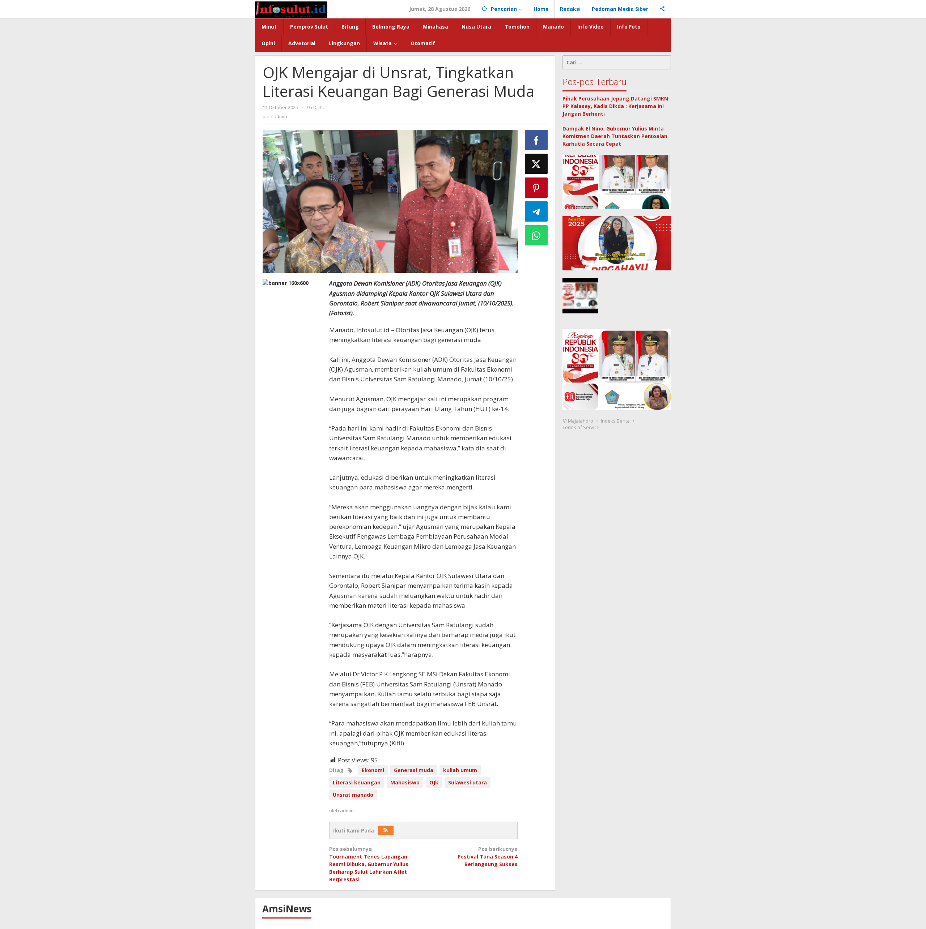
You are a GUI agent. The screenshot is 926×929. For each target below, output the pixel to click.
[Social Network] (662, 9)
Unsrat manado (353, 794)
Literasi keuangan (357, 782)
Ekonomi (373, 770)
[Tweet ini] (536, 164)
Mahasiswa (405, 782)
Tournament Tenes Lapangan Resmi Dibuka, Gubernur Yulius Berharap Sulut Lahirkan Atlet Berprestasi (368, 864)
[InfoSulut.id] (291, 8)
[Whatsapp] (536, 235)
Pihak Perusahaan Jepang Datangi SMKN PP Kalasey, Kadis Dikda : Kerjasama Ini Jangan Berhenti (615, 106)
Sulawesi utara (467, 782)
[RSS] (386, 830)
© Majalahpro (577, 421)
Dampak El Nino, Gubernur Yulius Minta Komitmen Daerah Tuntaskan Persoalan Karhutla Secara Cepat (614, 136)
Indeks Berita (615, 421)
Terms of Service (580, 427)
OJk (433, 782)
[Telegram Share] (536, 211)
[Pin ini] (536, 187)
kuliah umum (460, 770)
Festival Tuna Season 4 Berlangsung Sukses (488, 856)
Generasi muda (413, 770)
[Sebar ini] (536, 140)
